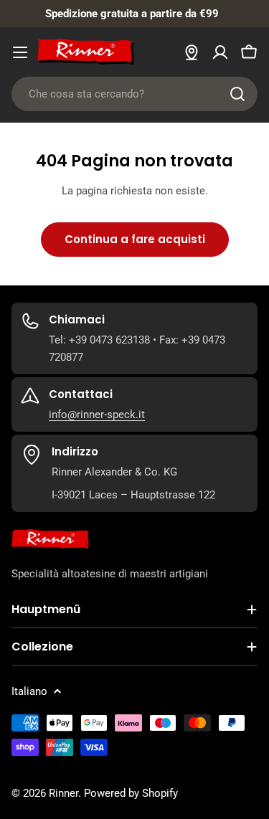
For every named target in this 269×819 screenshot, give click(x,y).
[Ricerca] (237, 94)
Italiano (29, 691)
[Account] (220, 52)
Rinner (63, 793)
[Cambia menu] (20, 52)
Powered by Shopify (131, 793)
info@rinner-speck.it (97, 414)
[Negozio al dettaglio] (191, 52)
